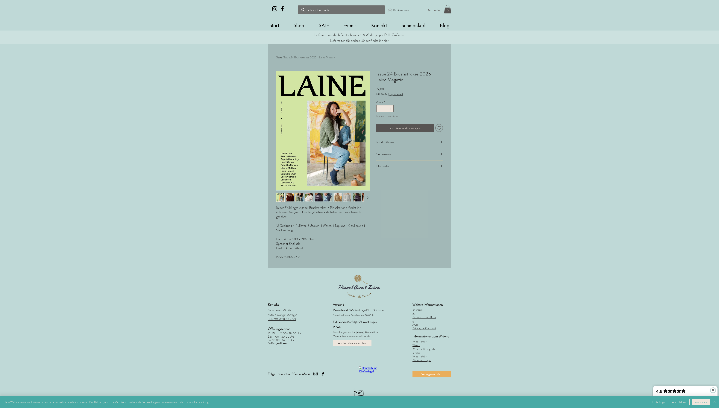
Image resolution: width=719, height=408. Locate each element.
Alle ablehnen (679, 402)
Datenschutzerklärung (197, 402)
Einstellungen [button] (659, 402)
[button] (296, 163)
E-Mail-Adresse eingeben (311, 213)
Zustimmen (701, 402)
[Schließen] (714, 402)
